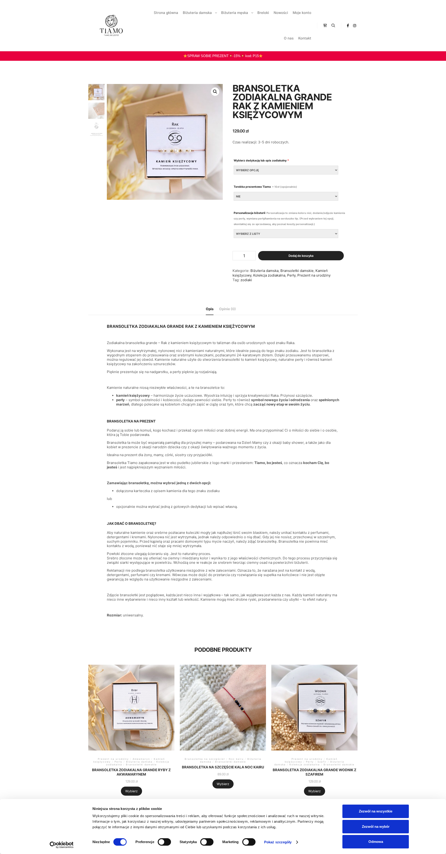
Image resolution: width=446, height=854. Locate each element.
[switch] (164, 842)
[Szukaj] (333, 26)
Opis (209, 309)
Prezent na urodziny (314, 275)
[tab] (209, 309)
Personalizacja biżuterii (289, 218)
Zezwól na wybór (376, 826)
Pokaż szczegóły (278, 842)
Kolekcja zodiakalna (269, 275)
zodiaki (246, 280)
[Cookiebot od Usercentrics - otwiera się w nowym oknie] (61, 844)
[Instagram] (355, 26)
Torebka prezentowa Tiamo (265, 186)
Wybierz (131, 791)
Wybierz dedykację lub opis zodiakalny (261, 160)
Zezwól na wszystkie (375, 811)
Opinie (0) (227, 309)
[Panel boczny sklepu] (325, 26)
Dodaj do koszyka (301, 256)
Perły (291, 275)
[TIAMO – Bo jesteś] (111, 25)
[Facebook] (348, 26)
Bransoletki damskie (297, 270)
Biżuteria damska (264, 270)
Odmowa (375, 842)
